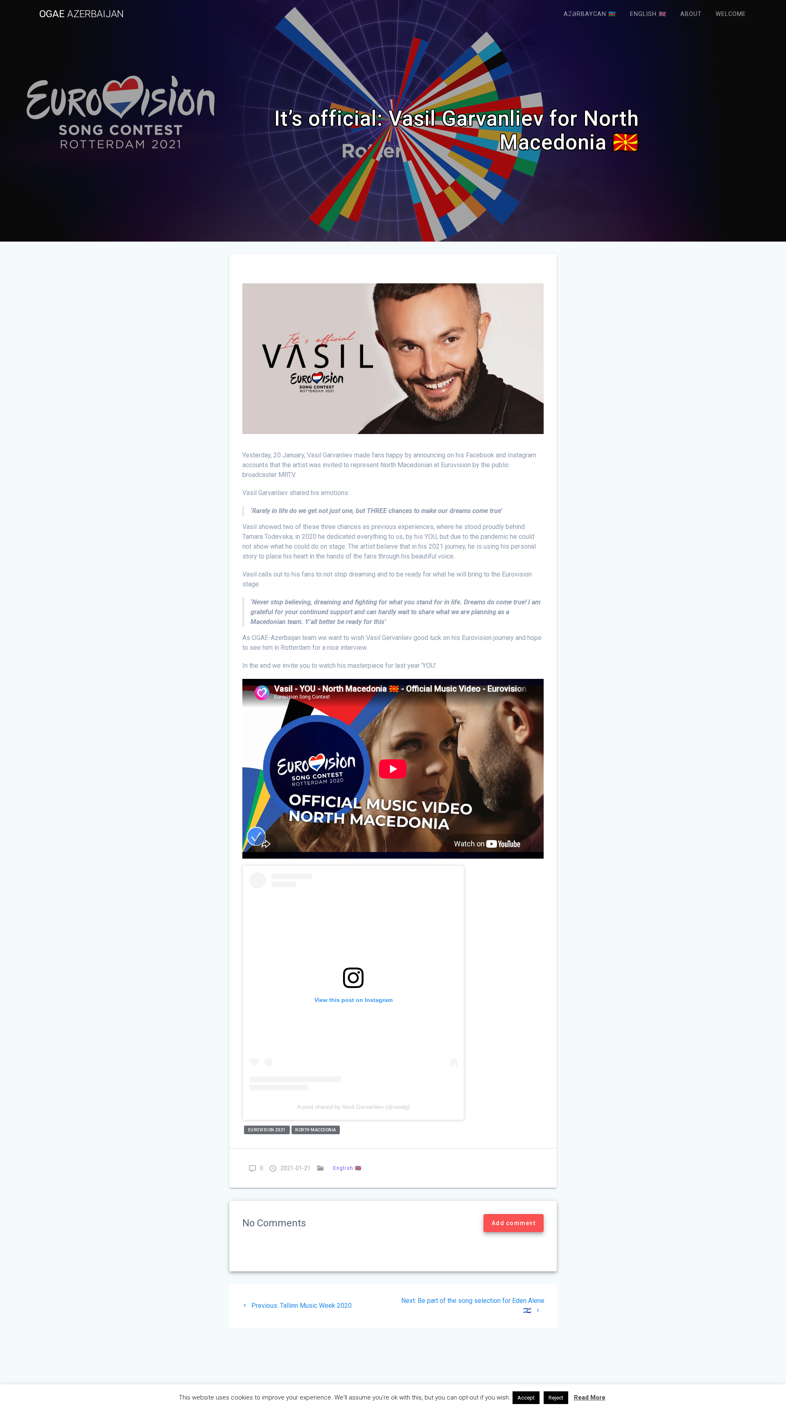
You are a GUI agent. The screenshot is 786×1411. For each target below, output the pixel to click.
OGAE (81, 14)
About (691, 14)
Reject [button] (556, 1398)
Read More (589, 1397)
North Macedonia (315, 1130)
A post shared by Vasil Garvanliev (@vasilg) (353, 1106)
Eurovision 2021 (267, 1130)
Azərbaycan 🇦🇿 (590, 14)
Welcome (731, 14)
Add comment (513, 1223)
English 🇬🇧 (648, 14)
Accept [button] (526, 1398)
